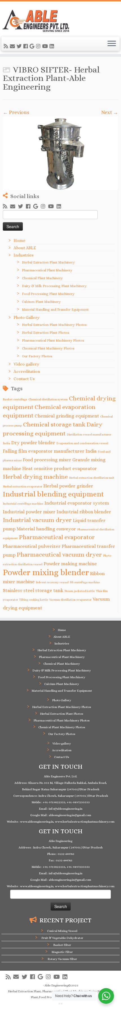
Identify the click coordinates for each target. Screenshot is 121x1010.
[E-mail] (13, 46)
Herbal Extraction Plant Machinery (48, 262)
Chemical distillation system (48, 399)
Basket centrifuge (15, 399)
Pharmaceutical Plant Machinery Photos (53, 340)
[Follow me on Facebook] (26, 46)
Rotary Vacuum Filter (62, 959)
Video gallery (26, 364)
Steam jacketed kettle (79, 591)
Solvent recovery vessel (52, 582)
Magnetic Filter (62, 952)
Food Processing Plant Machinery (48, 294)
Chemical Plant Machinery (42, 278)
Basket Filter (62, 945)
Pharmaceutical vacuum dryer (59, 554)
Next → (109, 112)
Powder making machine (70, 563)
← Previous (16, 112)
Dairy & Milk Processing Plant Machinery (54, 286)
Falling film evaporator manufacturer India (50, 451)
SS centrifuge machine (85, 582)
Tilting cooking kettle (33, 599)
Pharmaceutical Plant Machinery (47, 270)
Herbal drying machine (35, 476)
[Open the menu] (111, 44)
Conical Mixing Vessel (62, 931)
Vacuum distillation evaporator (70, 599)
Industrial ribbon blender (84, 511)
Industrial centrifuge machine (23, 503)
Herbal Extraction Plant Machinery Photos (54, 325)
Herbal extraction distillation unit (91, 477)
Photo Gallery (26, 317)
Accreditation (27, 371)
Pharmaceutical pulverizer (31, 546)
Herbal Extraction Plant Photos (45, 333)
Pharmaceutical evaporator (57, 537)
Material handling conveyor (46, 529)
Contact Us (24, 378)
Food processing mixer (47, 459)
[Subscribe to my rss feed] (7, 46)
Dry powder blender (33, 442)
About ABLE (25, 247)
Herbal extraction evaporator (22, 486)
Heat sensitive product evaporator (59, 468)
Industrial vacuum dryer (37, 519)
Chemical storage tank (54, 424)
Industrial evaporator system (76, 503)
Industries (23, 255)
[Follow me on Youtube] (46, 46)
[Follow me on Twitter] (20, 46)
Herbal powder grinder (68, 486)
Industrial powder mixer (29, 511)
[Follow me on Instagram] (39, 46)
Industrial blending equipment (53, 494)
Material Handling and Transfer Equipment (55, 310)
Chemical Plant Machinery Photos (48, 348)
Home (19, 240)
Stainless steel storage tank (33, 590)
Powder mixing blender (46, 572)
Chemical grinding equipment (67, 416)
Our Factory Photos (37, 356)
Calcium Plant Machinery (41, 302)
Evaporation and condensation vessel (82, 443)
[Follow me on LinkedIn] (53, 46)
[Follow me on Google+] (33, 46)
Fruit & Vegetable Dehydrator (62, 938)
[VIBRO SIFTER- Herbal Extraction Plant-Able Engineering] (60, 153)
